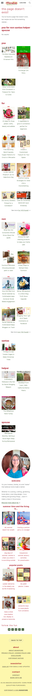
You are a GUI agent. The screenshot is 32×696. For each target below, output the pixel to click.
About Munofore (16, 650)
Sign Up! (5, 666)
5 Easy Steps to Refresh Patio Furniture (23, 268)
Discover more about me (10, 503)
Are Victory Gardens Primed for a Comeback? (8, 203)
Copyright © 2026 (16, 690)
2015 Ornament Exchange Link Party (23, 70)
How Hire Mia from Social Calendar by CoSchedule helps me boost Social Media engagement (8, 296)
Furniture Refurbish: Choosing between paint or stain (8, 268)
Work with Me (16, 677)
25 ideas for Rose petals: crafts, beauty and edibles (8, 123)
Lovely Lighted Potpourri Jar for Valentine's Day (8, 174)
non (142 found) (23, 332)
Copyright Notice (16, 658)
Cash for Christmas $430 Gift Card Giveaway (23, 203)
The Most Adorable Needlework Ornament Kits (8, 56)
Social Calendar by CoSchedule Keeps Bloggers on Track (8, 324)
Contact (16, 675)
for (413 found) (23, 210)
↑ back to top (16, 640)
